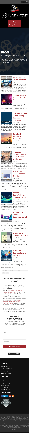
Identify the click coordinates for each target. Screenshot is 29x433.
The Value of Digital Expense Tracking (19, 173)
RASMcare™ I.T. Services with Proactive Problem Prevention (12, 291)
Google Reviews (14, 25)
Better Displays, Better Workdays (19, 78)
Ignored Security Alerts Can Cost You (19, 97)
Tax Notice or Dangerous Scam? (20, 234)
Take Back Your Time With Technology (19, 136)
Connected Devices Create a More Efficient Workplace (19, 155)
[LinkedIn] (7, 396)
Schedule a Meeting (14, 353)
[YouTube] (10, 396)
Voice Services (4, 387)
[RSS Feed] (13, 396)
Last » (7, 272)
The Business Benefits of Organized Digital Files (20, 215)
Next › (4, 272)
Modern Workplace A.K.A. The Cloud (9, 382)
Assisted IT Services (5, 389)
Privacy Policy (14, 429)
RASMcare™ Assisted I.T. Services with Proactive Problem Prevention (12, 301)
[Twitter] (4, 396)
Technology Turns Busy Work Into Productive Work (20, 195)
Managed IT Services (6, 380)
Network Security (5, 385)
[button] (24, 2)
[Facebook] (2, 396)
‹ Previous (11, 270)
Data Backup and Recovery (7, 383)
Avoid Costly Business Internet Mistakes (19, 253)
